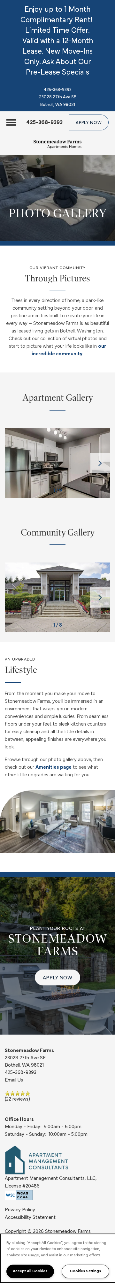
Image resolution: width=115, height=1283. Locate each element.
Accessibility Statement (30, 1217)
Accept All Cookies (30, 1271)
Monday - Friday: (23, 1126)
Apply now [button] (58, 978)
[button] (89, 122)
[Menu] (11, 122)
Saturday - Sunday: (25, 1134)
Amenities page (53, 767)
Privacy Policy (20, 1210)
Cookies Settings (85, 1271)
